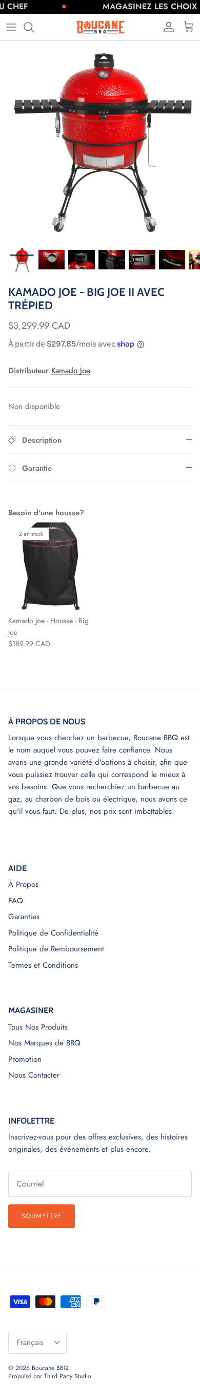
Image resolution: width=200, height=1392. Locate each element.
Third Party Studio (67, 1376)
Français (29, 1342)
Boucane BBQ (50, 1368)
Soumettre (42, 1216)
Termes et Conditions (43, 965)
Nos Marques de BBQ (44, 1042)
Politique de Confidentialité (53, 933)
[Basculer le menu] (11, 27)
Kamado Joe (70, 370)
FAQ (15, 900)
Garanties (23, 916)
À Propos (23, 884)
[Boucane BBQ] (100, 27)
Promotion (25, 1059)
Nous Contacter (33, 1075)
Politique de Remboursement (56, 948)
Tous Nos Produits (38, 1027)
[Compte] (166, 27)
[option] (100, 140)
